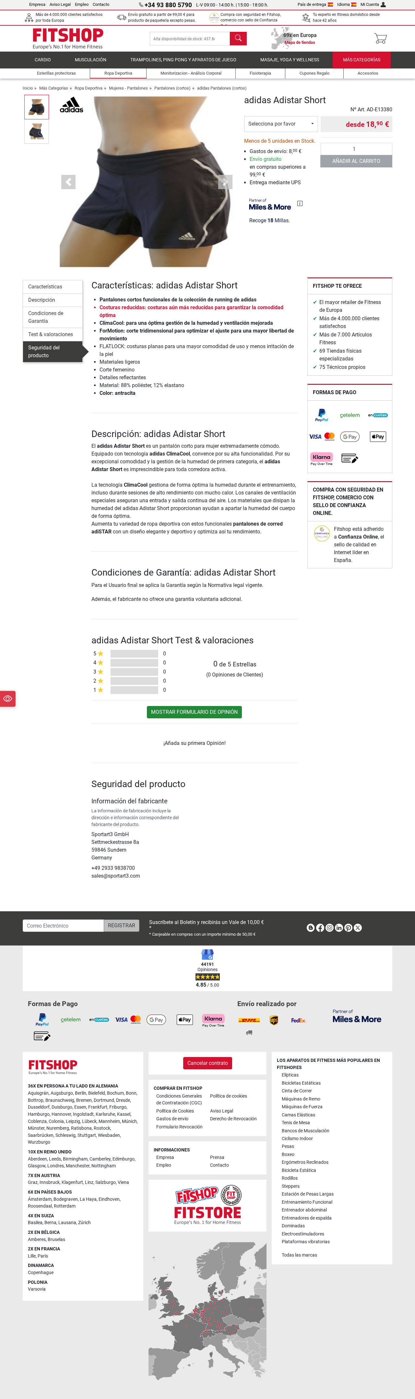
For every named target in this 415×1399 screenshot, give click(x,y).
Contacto (101, 4)
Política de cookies (228, 1096)
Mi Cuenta (370, 4)
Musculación (90, 60)
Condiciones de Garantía (45, 317)
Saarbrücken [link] (40, 1135)
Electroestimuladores (303, 1234)
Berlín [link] (80, 1093)
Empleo (82, 4)
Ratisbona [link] (81, 1128)
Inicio (28, 88)
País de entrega (312, 4)
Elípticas (290, 1075)
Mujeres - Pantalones (128, 88)
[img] (299, 203)
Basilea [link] (35, 1222)
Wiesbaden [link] (109, 1135)
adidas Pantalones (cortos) (222, 88)
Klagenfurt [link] (72, 1182)
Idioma (343, 4)
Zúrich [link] (84, 1222)
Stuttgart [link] (86, 1135)
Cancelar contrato (207, 1063)
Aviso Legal (60, 4)
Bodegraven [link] (65, 1199)
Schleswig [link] (65, 1135)
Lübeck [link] (89, 1121)
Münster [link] (36, 1128)
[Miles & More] (357, 1016)
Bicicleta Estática (299, 1170)
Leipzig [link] (73, 1121)
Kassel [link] (123, 1114)
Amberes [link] (37, 1239)
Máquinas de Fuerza (302, 1107)
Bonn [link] (131, 1093)
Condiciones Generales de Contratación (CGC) (179, 1099)
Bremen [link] (84, 1100)
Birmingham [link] (75, 1159)
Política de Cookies (175, 1111)
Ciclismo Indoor (297, 1138)
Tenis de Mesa (296, 1122)
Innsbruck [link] (50, 1182)
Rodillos (290, 1178)
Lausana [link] (67, 1222)
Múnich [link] (129, 1121)
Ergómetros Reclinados (305, 1162)
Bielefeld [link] (96, 1093)
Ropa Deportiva (88, 88)
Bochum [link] (115, 1093)
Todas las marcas (299, 1255)
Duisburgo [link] (62, 1107)
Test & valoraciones (50, 334)
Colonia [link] (56, 1121)
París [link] (43, 1256)
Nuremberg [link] (57, 1128)
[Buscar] (238, 38)
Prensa (217, 1157)
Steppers (291, 1186)
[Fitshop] (68, 38)
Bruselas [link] (56, 1239)
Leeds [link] (55, 1159)
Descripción (41, 300)
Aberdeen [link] (37, 1159)
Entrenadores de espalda (307, 1218)
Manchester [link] (77, 1166)
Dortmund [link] (104, 1100)
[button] (36, 107)
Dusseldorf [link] (39, 1107)
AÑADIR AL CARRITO (356, 161)
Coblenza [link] (37, 1121)
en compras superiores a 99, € (278, 167)
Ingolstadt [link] (83, 1114)
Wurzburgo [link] (39, 1142)
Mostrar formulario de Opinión (194, 712)
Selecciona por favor (271, 124)
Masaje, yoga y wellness (289, 60)
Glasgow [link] (36, 1166)
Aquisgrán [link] (38, 1093)
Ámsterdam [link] (40, 1199)
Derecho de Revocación (233, 1119)
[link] (322, 415)
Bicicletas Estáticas (301, 1083)
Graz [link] (33, 1182)
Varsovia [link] (37, 1289)
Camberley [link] (100, 1159)
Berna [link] (50, 1222)
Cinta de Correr (297, 1091)
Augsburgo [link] (62, 1093)
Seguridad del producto (44, 352)
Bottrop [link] (35, 1100)
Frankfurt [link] (97, 1107)
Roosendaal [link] (40, 1206)
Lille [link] (32, 1256)
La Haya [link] (88, 1199)
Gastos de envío (172, 1119)
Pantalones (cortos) (172, 88)
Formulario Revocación (179, 1127)
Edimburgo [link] (124, 1159)
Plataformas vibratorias (306, 1242)
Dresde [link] (123, 1100)
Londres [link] (55, 1166)
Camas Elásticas (298, 1115)
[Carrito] (382, 39)
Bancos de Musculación (305, 1131)
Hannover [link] (61, 1114)
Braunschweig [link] (59, 1100)
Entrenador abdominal (304, 1210)
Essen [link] (80, 1107)
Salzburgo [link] (105, 1182)
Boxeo (288, 1154)
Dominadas (293, 1226)
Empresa (37, 4)
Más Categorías (361, 60)
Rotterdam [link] (65, 1206)
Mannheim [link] (109, 1121)
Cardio (43, 60)
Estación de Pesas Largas (308, 1194)
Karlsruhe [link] (105, 1114)
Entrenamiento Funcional (307, 1202)
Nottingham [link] (103, 1166)
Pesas (288, 1146)
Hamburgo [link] (39, 1114)
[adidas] (71, 104)
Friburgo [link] (117, 1107)
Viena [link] (123, 1182)
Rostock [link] (102, 1128)
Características (45, 287)
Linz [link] (89, 1182)
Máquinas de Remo (301, 1099)
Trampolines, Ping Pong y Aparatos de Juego (183, 60)
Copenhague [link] (40, 1272)
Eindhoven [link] (109, 1199)
